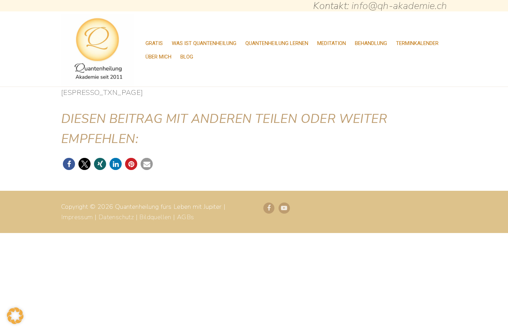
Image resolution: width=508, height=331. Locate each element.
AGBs (185, 217)
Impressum (77, 217)
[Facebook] (268, 208)
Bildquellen (155, 217)
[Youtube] (284, 208)
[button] (69, 164)
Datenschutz (116, 217)
